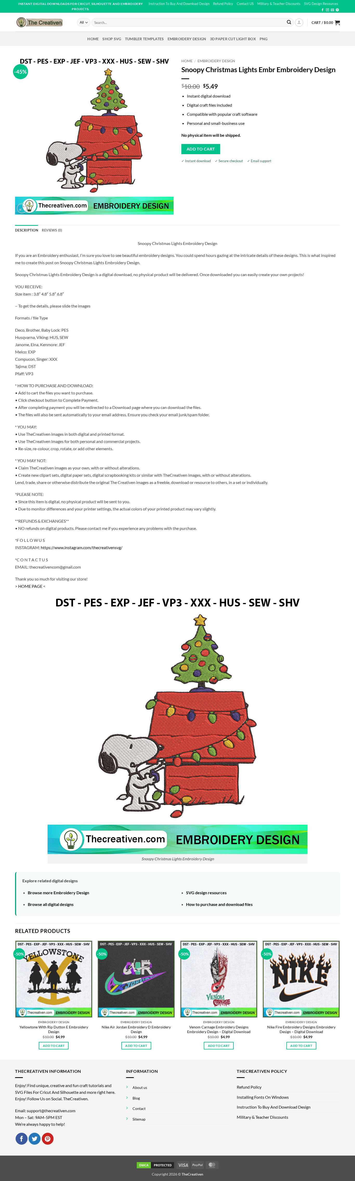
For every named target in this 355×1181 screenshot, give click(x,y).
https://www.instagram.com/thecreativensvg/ (81, 547)
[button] (299, 22)
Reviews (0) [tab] (52, 230)
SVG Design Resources (321, 4)
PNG (264, 39)
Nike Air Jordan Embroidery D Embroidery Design (136, 1029)
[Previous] (15, 999)
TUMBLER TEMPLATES (144, 39)
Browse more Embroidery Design (58, 892)
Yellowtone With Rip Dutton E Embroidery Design (53, 1029)
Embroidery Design (187, 39)
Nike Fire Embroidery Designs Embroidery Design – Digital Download (301, 1029)
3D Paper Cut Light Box (233, 39)
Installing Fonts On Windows (263, 1097)
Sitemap (139, 1119)
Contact (139, 1108)
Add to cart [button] (54, 1045)
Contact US (245, 4)
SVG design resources (206, 892)
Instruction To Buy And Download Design (179, 4)
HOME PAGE (30, 586)
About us (140, 1087)
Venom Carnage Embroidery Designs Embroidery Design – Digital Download (219, 1029)
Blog (136, 1098)
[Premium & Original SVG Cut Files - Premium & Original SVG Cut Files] (42, 22)
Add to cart (201, 149)
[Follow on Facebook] (322, 10)
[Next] (340, 999)
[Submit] (289, 22)
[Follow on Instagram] (327, 10)
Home (93, 39)
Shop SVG (111, 39)
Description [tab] (26, 230)
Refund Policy (223, 4)
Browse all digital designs (51, 904)
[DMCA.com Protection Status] (155, 1165)
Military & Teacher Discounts (278, 4)
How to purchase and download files (219, 904)
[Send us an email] (332, 10)
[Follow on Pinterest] (337, 10)
